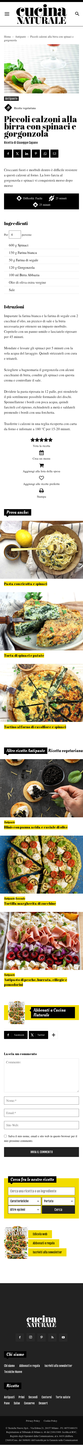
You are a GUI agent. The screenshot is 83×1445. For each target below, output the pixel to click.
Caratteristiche (19, 1201)
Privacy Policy (33, 1420)
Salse (17, 1403)
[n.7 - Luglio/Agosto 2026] (16, 1012)
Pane (7, 1403)
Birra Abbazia (29, 275)
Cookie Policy (50, 1420)
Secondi (32, 1397)
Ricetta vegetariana (25, 108)
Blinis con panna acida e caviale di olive (36, 827)
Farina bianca (27, 252)
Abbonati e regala (29, 1365)
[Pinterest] (41, 1337)
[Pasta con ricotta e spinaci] (41, 550)
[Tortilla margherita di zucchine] (41, 865)
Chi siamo (9, 1365)
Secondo (20, 898)
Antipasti (9, 1397)
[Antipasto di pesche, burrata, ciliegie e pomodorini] (41, 941)
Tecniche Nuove (13, 1372)
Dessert (43, 1403)
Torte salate (63, 1397)
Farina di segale (27, 260)
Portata (48, 1201)
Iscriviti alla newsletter (58, 1365)
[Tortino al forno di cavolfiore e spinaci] (41, 693)
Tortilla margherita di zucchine (30, 903)
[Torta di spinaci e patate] (41, 621)
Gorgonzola (26, 267)
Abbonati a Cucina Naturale (49, 1012)
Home (7, 36)
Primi (21, 1397)
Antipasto (20, 36)
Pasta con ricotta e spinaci (25, 583)
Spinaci (23, 245)
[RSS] (52, 1337)
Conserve (29, 1403)
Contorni (47, 1397)
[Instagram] (31, 1337)
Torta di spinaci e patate (24, 655)
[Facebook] (20, 1337)
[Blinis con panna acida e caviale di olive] (41, 788)
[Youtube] (63, 1337)
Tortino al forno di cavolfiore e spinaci (35, 727)
